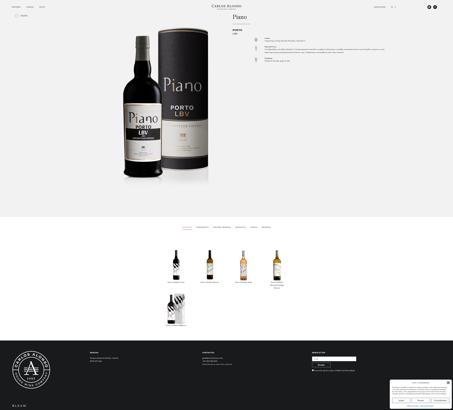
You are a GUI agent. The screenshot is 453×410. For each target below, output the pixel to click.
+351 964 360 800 (209, 361)
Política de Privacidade (345, 370)
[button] (448, 382)
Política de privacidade (427, 406)
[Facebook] (429, 7)
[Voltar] (17, 15)
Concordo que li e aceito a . (334, 370)
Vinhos (30, 7)
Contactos (379, 7)
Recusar (421, 400)
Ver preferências (440, 400)
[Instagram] (435, 7)
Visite (42, 7)
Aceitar (401, 400)
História (16, 7)
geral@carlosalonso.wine (212, 358)
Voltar (23, 16)
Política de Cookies (413, 406)
